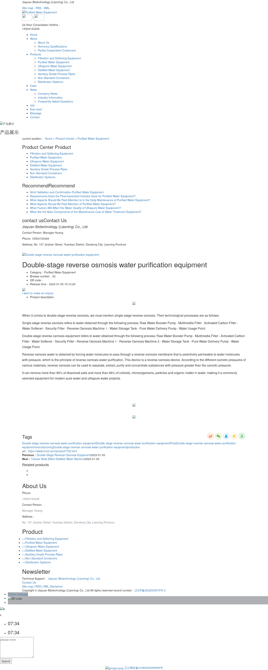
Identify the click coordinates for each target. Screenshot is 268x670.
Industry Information (50, 97)
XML (46, 8)
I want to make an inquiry (37, 293)
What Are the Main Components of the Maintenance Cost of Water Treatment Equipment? (85, 212)
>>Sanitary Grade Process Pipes (42, 554)
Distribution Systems (50, 82)
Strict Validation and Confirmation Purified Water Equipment (67, 192)
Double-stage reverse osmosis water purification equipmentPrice (136, 443)
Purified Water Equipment (53, 62)
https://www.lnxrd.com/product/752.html (52, 451)
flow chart (36, 109)
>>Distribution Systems (36, 562)
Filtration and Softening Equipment (59, 58)
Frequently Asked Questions (55, 101)
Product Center (65, 138)
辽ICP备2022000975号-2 (150, 590)
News (33, 90)
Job (32, 105)
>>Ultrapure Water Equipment (40, 546)
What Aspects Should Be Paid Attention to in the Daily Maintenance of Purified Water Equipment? (90, 200)
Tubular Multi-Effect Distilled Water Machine (58, 459)
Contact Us (29, 582)
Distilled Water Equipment (54, 70)
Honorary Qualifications (52, 46)
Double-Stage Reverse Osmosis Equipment (64, 455)
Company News (47, 93)
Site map (27, 8)
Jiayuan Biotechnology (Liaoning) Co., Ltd (74, 578)
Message (35, 113)
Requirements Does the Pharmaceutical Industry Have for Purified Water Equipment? (83, 196)
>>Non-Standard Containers (39, 558)
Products (35, 54)
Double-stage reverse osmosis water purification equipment (59, 443)
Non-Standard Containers (54, 78)
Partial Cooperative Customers (57, 50)
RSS (38, 8)
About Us (43, 42)
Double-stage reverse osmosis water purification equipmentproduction (96, 447)
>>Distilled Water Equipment (39, 550)
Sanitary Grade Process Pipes (56, 74)
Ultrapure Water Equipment (55, 66)
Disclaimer (56, 586)
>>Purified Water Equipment (39, 542)
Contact (35, 117)
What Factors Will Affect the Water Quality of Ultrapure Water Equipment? (75, 208)
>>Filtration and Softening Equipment (45, 539)
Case (33, 86)
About (33, 38)
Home (33, 35)
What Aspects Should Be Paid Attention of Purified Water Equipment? (73, 204)
